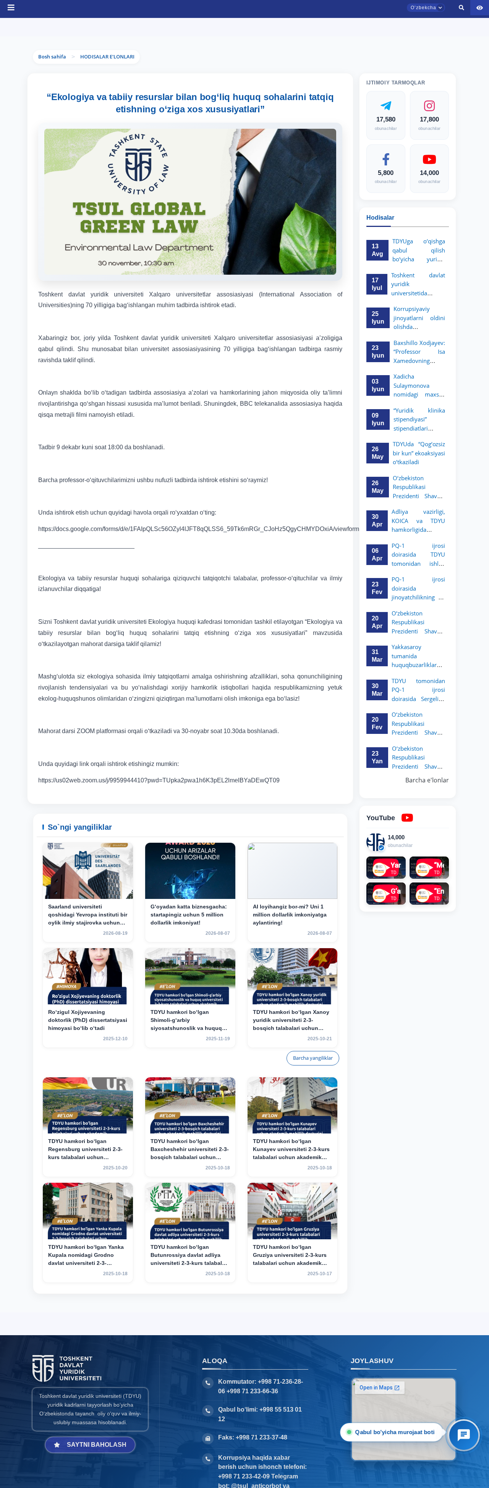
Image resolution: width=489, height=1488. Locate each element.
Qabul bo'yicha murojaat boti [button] (394, 1432)
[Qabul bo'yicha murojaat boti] (463, 1435)
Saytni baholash (96, 1444)
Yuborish (213, 27)
